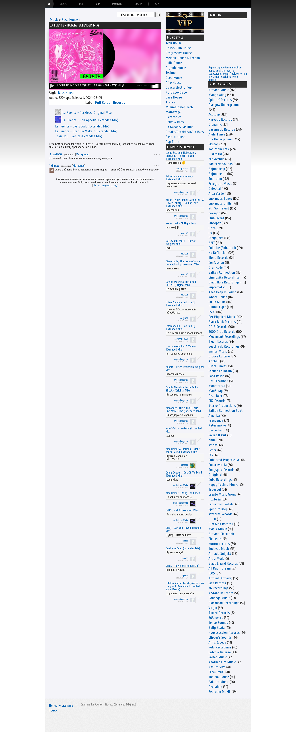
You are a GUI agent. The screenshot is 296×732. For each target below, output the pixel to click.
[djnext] (54, 169)
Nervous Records (220, 119)
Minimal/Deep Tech (179, 107)
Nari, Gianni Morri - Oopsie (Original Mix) (181, 242)
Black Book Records (222, 322)
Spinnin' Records (220, 100)
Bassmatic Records (221, 129)
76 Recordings (218, 588)
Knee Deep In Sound (222, 292)
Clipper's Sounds (220, 637)
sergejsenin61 (182, 168)
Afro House (173, 82)
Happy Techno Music (223, 484)
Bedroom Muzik (219, 692)
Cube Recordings (220, 480)
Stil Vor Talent (218, 208)
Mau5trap (215, 391)
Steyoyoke (215, 238)
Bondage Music (219, 598)
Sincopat (214, 223)
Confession (216, 262)
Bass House (70, 20)
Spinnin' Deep (218, 509)
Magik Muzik (217, 529)
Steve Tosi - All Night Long (181, 223)
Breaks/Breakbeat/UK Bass (185, 132)
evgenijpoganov (181, 192)
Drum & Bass (175, 122)
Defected (214, 189)
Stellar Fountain (220, 371)
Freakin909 (216, 672)
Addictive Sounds (220, 164)
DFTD (212, 519)
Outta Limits (217, 366)
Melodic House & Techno (183, 58)
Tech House (174, 43)
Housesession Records (224, 632)
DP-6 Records (217, 327)
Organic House (176, 68)
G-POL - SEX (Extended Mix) (182, 510)
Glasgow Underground (224, 105)
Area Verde (216, 193)
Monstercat (216, 386)
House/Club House (178, 48)
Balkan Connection (221, 272)
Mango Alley (217, 95)
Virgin (212, 608)
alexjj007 (184, 318)
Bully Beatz (216, 627)
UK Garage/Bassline (179, 127)
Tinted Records (219, 613)
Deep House (174, 78)
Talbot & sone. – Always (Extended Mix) (179, 177)
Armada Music (218, 90)
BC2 (211, 455)
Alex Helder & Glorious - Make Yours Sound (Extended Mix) (183, 450)
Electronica (173, 117)
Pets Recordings (219, 647)
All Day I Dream (219, 568)
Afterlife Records (220, 514)
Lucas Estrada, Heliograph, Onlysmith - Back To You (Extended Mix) (181, 156)
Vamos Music (217, 351)
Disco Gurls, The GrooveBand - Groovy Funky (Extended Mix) (183, 263)
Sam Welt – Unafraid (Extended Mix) (184, 430)
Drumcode (215, 267)
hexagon (214, 213)
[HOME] (49, 4)
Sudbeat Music (218, 549)
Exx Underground (220, 139)
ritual (212, 440)
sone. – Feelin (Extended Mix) (182, 566)
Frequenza (215, 420)
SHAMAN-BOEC (181, 338)
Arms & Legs (217, 642)
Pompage (184, 464)
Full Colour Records (110, 102)
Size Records (217, 583)
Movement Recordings (224, 336)
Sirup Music (216, 302)
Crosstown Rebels (221, 504)
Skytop (213, 144)
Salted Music (217, 657)
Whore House (217, 297)
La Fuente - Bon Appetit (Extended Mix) (90, 120)
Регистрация (101, 185)
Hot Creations (218, 381)
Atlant (213, 445)
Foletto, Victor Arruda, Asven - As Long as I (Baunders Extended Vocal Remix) (185, 586)
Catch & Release (219, 652)
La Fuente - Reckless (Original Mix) (87, 113)
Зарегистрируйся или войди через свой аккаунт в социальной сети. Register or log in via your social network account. (227, 74)
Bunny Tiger (217, 307)
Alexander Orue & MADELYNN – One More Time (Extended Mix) (183, 409)
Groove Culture (219, 356)
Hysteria (214, 499)
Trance (170, 102)
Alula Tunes (216, 134)
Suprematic (216, 287)
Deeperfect (216, 430)
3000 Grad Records (221, 332)
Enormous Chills (220, 203)
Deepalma (215, 687)
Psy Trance (173, 142)
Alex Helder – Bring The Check (183, 493)
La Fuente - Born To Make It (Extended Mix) (86, 131)
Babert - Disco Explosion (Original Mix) (185, 368)
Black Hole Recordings (224, 282)
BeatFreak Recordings (223, 346)
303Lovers (215, 618)
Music (54, 20)
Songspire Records (221, 470)
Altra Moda (216, 558)
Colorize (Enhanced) (222, 248)
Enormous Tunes (220, 198)
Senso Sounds (218, 623)
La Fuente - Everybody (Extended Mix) (82, 126)
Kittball (213, 361)
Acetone (214, 115)
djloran (185, 575)
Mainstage (173, 112)
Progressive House (179, 53)
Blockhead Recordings (223, 603)
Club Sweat (216, 218)
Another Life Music (222, 662)
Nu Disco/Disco (176, 92)
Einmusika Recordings (224, 277)
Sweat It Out (217, 435)
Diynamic (215, 124)
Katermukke (217, 425)
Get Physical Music (222, 317)
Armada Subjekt (219, 554)
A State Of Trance (220, 593)
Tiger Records (218, 341)
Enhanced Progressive (224, 460)
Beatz (212, 450)
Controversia (217, 465)
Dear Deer (215, 396)
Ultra (212, 228)
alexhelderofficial (180, 485)
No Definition (217, 253)
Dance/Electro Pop (179, 87)
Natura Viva (216, 667)
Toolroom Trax (218, 149)
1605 (211, 573)
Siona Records (218, 258)
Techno (171, 73)
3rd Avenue (216, 159)
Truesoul (214, 489)
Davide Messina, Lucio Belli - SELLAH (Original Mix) (182, 283)
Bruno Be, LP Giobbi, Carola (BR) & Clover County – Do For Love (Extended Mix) (185, 203)
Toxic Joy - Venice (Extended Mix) (78, 136)
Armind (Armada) (220, 578)
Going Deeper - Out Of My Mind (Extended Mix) (184, 474)
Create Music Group (222, 494)
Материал (82, 154)
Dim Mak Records (220, 524)
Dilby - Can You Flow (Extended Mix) (183, 529)
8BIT (211, 243)
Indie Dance (174, 63)
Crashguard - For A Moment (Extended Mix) (181, 348)
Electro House (175, 137)
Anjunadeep (216, 169)
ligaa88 (185, 540)
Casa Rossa (216, 376)
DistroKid (215, 154)
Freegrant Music (220, 184)
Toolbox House (218, 677)
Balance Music (218, 682)
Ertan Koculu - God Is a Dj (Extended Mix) (180, 304)
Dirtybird (215, 475)
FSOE (211, 312)
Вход (114, 185)
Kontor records (219, 544)
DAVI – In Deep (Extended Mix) (183, 548)
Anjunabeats (217, 174)
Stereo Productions (222, 406)
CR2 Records (217, 401)
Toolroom (215, 179)
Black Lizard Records (223, 563)
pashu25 (184, 233)
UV (210, 233)
